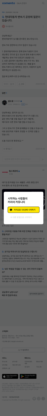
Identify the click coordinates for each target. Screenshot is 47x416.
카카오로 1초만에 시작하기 (24, 210)
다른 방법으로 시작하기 (22, 217)
